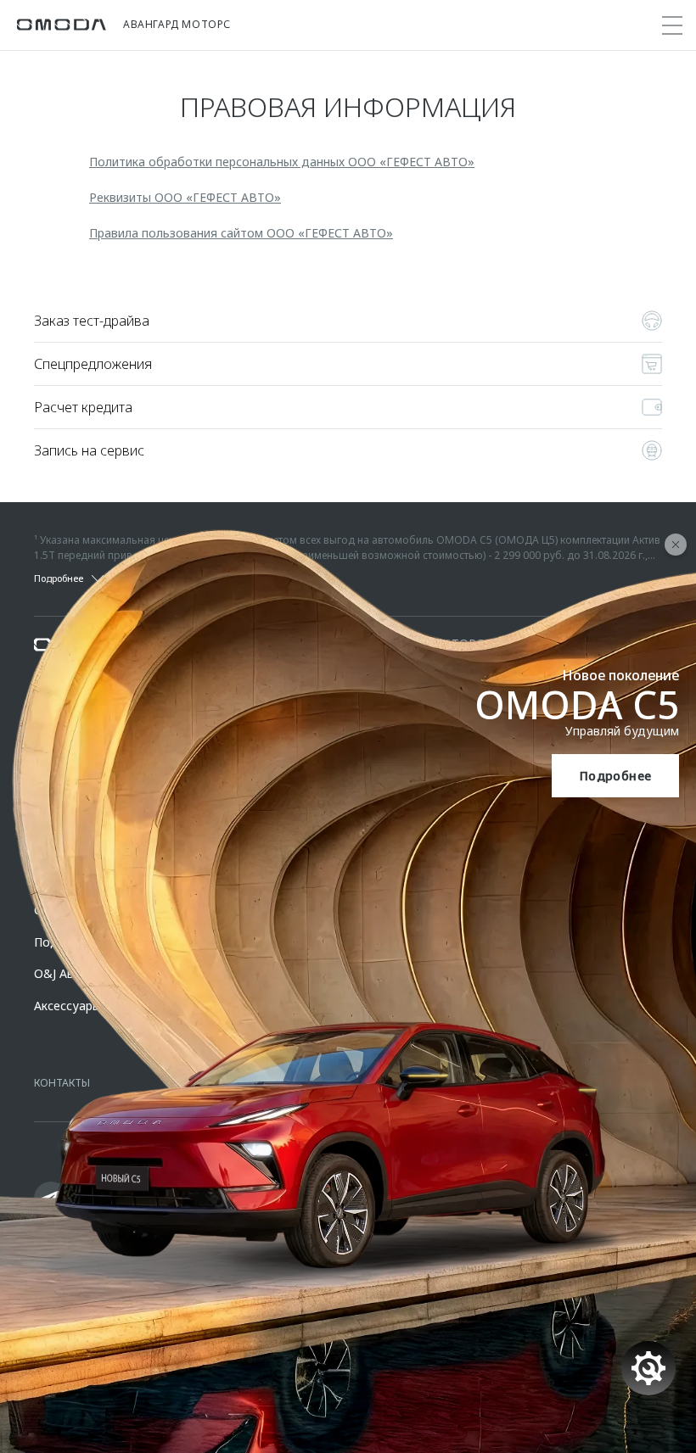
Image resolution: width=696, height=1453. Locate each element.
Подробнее (616, 776)
